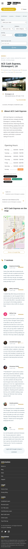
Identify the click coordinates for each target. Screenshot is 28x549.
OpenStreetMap (17, 248)
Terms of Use (4, 489)
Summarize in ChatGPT (10, 176)
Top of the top (4, 521)
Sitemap (9, 527)
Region (3, 20)
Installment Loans (5, 501)
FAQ (2, 476)
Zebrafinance (4, 16)
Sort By (3, 32)
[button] (2, 3)
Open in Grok (8, 181)
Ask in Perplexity (17, 179)
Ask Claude (7, 179)
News (2, 472)
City (2, 26)
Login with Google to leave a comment (14, 450)
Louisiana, (5, 104)
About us (3, 466)
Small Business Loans (6, 511)
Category (17, 26)
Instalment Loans (18, 104)
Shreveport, (11, 104)
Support (3, 479)
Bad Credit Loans (5, 514)
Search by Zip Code (6, 41)
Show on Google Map (14, 252)
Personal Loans (5, 504)
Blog (2, 469)
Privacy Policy (4, 492)
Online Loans (4, 517)
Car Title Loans (5, 508)
